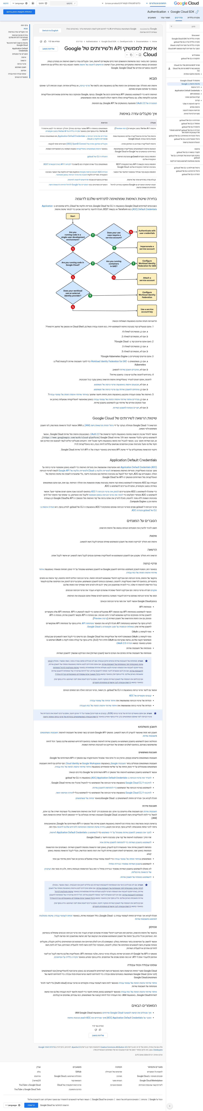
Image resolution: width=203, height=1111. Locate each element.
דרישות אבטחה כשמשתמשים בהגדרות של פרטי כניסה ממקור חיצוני (70, 717)
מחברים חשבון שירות (129, 369)
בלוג (39, 1072)
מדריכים (179, 17)
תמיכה (119, 1076)
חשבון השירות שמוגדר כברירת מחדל (125, 864)
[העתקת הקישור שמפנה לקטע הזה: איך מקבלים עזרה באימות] (116, 114)
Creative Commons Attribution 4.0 (113, 1047)
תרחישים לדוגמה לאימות (78, 180)
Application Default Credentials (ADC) (139, 467)
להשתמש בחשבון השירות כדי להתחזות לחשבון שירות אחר (125, 842)
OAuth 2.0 (95, 434)
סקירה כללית (194, 17)
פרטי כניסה (85, 85)
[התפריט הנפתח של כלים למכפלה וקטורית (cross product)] (101, 3)
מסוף (41, 3)
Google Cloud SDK (182, 12)
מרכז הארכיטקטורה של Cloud (69, 1085)
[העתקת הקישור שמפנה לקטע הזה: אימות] (146, 536)
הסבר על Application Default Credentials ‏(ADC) (129, 1017)
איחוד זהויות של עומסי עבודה (103, 700)
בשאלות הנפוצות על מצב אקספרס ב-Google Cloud (111, 626)
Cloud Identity (72, 763)
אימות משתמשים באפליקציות (88, 149)
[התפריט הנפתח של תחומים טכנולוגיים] (146, 3)
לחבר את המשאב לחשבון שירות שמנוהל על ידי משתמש (126, 832)
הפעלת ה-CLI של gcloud (97, 156)
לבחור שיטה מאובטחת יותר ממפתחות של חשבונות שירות (119, 888)
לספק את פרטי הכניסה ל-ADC (105, 491)
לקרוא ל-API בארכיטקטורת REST (57, 164)
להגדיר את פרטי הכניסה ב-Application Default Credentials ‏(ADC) (121, 777)
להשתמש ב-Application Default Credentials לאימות (74, 832)
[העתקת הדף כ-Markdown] (131, 55)
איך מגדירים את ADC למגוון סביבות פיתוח (87, 1017)
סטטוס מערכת (116, 1085)
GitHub (78, 1072)
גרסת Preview (121, 128)
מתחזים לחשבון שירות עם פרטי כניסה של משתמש (116, 389)
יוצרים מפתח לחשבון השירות (126, 407)
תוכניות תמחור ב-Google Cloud (150, 1076)
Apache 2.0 (76, 1047)
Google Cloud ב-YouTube (30, 1085)
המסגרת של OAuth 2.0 (146, 103)
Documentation (142, 41)
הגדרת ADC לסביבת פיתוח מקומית (93, 172)
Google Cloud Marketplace (151, 1080)
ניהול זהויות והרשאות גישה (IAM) (99, 425)
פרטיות (144, 1099)
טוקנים (154, 590)
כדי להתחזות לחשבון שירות (105, 787)
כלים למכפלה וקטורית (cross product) (122, 3)
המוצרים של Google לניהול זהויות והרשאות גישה (69, 185)
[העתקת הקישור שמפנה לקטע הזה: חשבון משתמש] (135, 727)
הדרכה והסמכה (75, 1089)
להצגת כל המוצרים (155, 1072)
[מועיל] (45, 41)
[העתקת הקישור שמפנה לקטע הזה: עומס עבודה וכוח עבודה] (124, 965)
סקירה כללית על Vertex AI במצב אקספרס (63, 131)
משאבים (152, 17)
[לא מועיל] (41, 41)
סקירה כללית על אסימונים (66, 957)
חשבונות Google (118, 763)
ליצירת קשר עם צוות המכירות (151, 1085)
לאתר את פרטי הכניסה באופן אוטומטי (106, 495)
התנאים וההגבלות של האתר (127, 1099)
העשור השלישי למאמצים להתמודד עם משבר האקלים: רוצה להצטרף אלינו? (58, 1099)
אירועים (37, 1076)
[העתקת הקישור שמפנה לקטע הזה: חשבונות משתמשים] (136, 752)
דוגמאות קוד (76, 1080)
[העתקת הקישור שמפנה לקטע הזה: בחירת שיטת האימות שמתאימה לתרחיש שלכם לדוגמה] (72, 199)
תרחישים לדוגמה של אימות (91, 64)
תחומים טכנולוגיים (157, 3)
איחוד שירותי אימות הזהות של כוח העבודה (98, 705)
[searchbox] (184, 26)
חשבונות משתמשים (49, 732)
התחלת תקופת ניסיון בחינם (19, 12)
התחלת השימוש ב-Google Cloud (67, 1076)
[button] (185, 74)
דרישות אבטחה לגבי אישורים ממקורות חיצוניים (112, 682)
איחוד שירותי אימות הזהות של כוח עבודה (73, 766)
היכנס (5, 3)
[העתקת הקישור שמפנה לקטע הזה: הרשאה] (144, 550)
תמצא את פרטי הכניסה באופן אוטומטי (71, 175)
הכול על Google (156, 1099)
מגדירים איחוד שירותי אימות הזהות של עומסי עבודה (116, 399)
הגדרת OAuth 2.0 (124, 643)
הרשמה (31, 1105)
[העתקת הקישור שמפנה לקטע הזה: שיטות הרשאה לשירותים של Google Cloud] (89, 418)
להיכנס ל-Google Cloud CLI (138, 782)
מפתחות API (88, 623)
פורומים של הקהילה (113, 1072)
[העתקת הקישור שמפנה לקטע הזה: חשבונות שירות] (139, 806)
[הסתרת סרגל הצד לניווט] (169, 1106)
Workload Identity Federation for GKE (109, 361)
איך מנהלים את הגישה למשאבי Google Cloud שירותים (126, 1012)
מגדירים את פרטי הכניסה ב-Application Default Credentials (82, 136)
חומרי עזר (165, 17)
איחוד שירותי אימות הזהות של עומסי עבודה (68, 394)
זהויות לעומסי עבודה (63, 915)
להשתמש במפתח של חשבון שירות (136, 877)
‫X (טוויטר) (36, 1080)
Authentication (156, 12)
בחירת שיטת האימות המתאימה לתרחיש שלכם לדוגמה (81, 827)
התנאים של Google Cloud (102, 1099)
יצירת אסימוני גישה (64, 792)
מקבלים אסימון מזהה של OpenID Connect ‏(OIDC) (86, 144)
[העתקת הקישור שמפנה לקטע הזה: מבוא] (146, 78)
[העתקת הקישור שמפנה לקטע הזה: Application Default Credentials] (107, 460)
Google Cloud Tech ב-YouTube (27, 1089)
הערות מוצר (117, 1080)
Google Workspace (91, 763)
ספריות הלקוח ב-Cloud (96, 139)
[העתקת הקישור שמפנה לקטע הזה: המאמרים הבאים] (129, 1006)
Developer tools (126, 41)
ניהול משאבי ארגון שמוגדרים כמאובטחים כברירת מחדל (77, 674)
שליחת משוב (48, 49)
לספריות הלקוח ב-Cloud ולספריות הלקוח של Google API (84, 470)
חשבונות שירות (149, 736)
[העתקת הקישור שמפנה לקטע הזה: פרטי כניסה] (140, 563)
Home (154, 41)
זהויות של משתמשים (85, 798)
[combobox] (64, 3)
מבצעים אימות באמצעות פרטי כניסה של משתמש (116, 384)
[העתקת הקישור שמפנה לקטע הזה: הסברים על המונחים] (124, 521)
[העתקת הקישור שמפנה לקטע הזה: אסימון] (146, 927)
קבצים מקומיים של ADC (140, 695)
